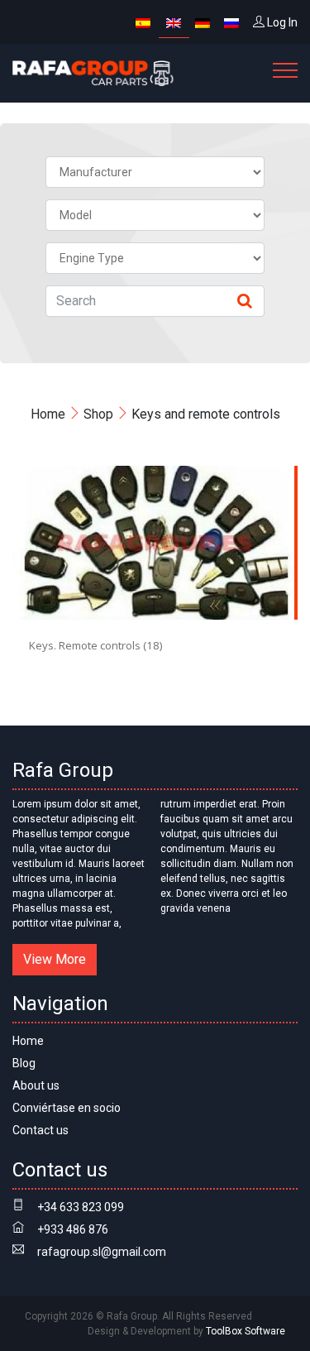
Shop (98, 414)
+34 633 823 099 (80, 1207)
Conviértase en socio (66, 1107)
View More (54, 959)
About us (36, 1085)
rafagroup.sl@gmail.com (101, 1251)
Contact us (40, 1130)
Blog (24, 1063)
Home (48, 414)
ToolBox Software (245, 1331)
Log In (281, 22)
